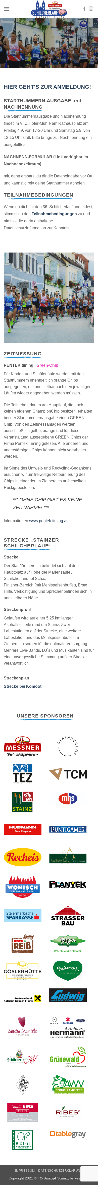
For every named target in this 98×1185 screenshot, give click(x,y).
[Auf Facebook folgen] (84, 9)
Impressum (25, 1170)
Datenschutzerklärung (60, 1170)
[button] (7, 9)
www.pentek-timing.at (48, 521)
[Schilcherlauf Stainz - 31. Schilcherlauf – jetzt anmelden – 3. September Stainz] (49, 9)
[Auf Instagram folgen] (91, 9)
